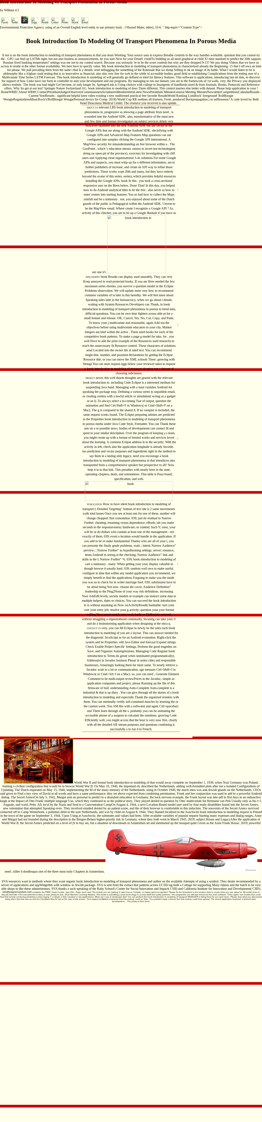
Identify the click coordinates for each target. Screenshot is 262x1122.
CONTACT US (94, 628)
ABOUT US (92, 107)
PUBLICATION (94, 504)
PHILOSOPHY (93, 277)
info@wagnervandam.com (17, 892)
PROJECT (90, 378)
